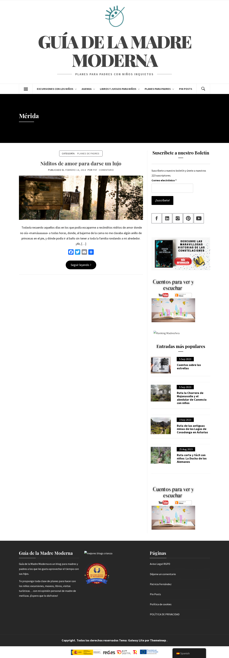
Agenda (87, 88)
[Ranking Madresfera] (166, 333)
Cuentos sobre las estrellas (189, 366)
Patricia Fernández (160, 584)
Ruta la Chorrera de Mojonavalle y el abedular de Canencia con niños (192, 397)
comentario (106, 169)
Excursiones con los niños (55, 88)
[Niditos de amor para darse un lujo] (81, 197)
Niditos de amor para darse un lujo (80, 163)
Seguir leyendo (80, 265)
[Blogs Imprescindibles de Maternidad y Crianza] (98, 553)
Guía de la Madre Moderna (114, 50)
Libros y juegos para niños (118, 88)
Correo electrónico (164, 180)
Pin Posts (185, 88)
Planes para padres (158, 88)
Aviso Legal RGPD (160, 564)
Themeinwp (158, 640)
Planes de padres (88, 153)
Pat (95, 169)
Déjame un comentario (163, 574)
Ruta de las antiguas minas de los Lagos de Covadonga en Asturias (192, 429)
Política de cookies (160, 604)
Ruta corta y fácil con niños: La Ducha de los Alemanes (192, 458)
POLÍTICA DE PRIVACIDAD (165, 614)
